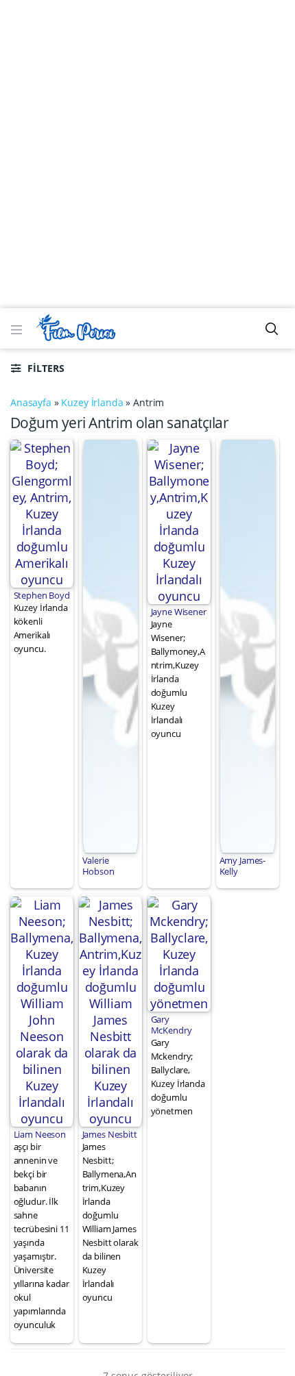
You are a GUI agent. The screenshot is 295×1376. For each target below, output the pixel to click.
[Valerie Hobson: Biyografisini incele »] (111, 644)
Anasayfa (30, 402)
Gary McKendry (171, 1024)
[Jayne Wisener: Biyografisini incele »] (179, 520)
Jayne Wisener (178, 611)
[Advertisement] (147, 154)
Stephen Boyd (42, 595)
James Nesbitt (109, 1134)
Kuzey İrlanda (92, 402)
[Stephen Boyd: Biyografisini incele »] (41, 512)
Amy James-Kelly (243, 865)
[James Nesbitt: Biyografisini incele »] (110, 1010)
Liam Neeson (40, 1134)
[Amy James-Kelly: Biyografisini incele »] (248, 644)
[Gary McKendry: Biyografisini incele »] (179, 953)
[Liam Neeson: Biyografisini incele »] (41, 1010)
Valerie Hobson (98, 865)
